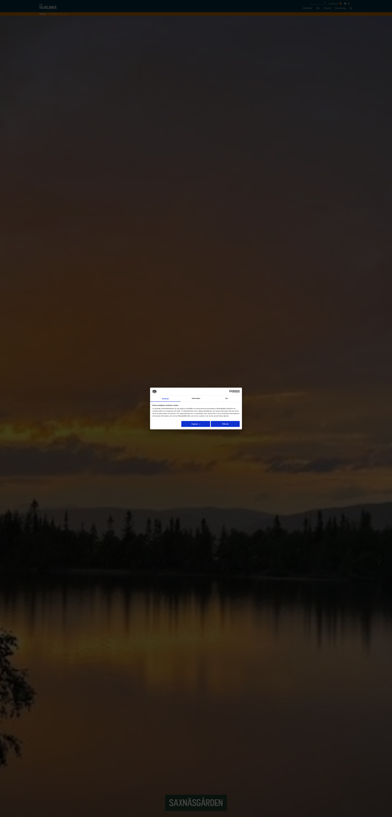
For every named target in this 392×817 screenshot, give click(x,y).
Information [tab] (196, 398)
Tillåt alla (225, 424)
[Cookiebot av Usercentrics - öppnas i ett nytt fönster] (231, 391)
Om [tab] (226, 398)
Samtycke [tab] (165, 398)
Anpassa (194, 424)
